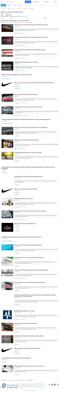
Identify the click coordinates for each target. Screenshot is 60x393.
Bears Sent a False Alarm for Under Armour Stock (26, 140)
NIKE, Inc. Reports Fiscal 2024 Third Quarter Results (27, 348)
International (25, 8)
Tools (20, 5)
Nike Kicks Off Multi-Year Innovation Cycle (24, 223)
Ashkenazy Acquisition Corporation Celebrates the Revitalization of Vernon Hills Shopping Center (26, 119)
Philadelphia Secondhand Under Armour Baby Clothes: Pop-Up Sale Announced (21, 237)
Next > (31, 22)
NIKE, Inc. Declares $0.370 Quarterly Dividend (25, 189)
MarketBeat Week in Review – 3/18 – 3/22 (24, 311)
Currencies (19, 8)
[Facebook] (52, 386)
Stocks (9, 5)
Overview (9, 8)
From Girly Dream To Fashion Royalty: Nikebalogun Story (28, 176)
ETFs (14, 5)
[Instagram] (57, 386)
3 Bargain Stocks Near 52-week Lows (23, 198)
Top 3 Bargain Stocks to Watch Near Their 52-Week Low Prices (29, 49)
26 (26, 22)
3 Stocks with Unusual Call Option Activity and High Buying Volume (31, 24)
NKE (21, 12)
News (14, 8)
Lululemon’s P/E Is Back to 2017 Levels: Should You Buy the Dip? (30, 211)
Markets (3, 5)
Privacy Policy (37, 386)
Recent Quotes (36, 1)
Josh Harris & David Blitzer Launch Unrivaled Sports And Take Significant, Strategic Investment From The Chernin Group (35, 295)
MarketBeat (17, 33)
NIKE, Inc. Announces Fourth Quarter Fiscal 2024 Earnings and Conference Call (34, 82)
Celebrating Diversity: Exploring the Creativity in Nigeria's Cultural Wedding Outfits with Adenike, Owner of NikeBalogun (28, 167)
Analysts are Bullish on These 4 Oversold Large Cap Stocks (29, 257)
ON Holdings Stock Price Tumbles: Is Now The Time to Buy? (29, 366)
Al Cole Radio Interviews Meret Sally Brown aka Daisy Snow (16, 358)
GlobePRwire (4, 172)
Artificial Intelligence (25, 115)
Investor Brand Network (6, 78)
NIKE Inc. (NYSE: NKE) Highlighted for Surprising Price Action (17, 74)
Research (45, 18)
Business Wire (17, 88)
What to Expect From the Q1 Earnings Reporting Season (28, 245)
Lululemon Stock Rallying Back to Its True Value (26, 62)
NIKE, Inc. (17, 86)
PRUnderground (18, 304)
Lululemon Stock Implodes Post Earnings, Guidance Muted (28, 336)
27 (28, 22)
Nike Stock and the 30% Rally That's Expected (25, 323)
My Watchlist (46, 1)
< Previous (3, 22)
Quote (11, 18)
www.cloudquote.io (40, 384)
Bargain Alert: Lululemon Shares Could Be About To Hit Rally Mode (30, 127)
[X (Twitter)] (49, 386)
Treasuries (32, 8)
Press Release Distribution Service (7, 123)
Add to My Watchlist (23, 16)
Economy (24, 33)
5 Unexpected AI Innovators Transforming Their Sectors (28, 107)
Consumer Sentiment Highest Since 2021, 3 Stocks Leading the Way (31, 270)
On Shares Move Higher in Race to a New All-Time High (27, 152)
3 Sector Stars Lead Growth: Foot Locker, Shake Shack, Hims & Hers (31, 37)
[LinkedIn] (55, 386)
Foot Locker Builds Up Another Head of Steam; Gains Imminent (29, 282)
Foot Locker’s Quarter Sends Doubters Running (26, 94)
